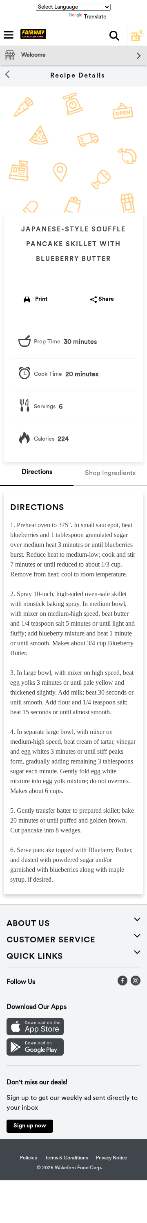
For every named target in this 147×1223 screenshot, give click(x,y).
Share (106, 299)
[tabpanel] (73, 693)
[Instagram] (135, 984)
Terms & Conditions (66, 1158)
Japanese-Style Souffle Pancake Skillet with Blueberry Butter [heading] (73, 244)
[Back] (7, 76)
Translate (95, 17)
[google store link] (35, 1054)
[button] (114, 36)
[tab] (37, 474)
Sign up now (29, 1126)
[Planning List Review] (135, 39)
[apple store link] (35, 1033)
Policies (28, 1158)
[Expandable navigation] (8, 34)
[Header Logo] (31, 35)
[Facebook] (122, 984)
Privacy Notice (111, 1158)
